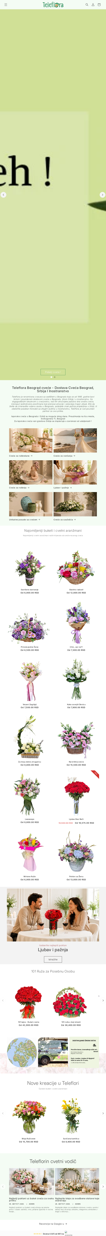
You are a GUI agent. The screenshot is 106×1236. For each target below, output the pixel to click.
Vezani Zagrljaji (30, 704)
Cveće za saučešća (63, 520)
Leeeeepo (29, 819)
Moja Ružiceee (28, 1139)
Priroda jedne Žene (30, 647)
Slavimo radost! (76, 590)
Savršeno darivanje (30, 590)
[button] (6, 5)
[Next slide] (102, 195)
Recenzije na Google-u (51, 1223)
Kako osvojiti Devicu (76, 704)
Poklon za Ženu (76, 876)
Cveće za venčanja (63, 456)
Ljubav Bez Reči (76, 819)
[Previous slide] (3, 195)
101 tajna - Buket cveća (28, 1022)
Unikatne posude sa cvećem (23, 520)
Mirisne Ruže (30, 876)
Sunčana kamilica (71, 1139)
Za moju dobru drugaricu (29, 762)
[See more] (22, 1052)
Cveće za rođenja (17, 488)
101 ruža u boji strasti (71, 1022)
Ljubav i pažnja (61, 488)
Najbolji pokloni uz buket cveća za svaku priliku (31, 1199)
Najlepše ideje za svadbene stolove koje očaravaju (77, 1199)
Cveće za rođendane (19, 456)
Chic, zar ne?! (76, 647)
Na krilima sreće (76, 762)
